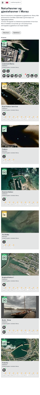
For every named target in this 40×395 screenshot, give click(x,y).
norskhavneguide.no (16, 2)
